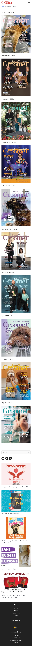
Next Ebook (27, 491)
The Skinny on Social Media (10, 561)
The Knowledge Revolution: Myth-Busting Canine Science (14, 589)
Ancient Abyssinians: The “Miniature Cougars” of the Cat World (13, 644)
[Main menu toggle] (29, 2)
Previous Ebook (6, 491)
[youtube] (7, 506)
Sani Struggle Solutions (9, 616)
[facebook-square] (3, 506)
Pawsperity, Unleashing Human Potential (14, 534)
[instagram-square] (10, 506)
